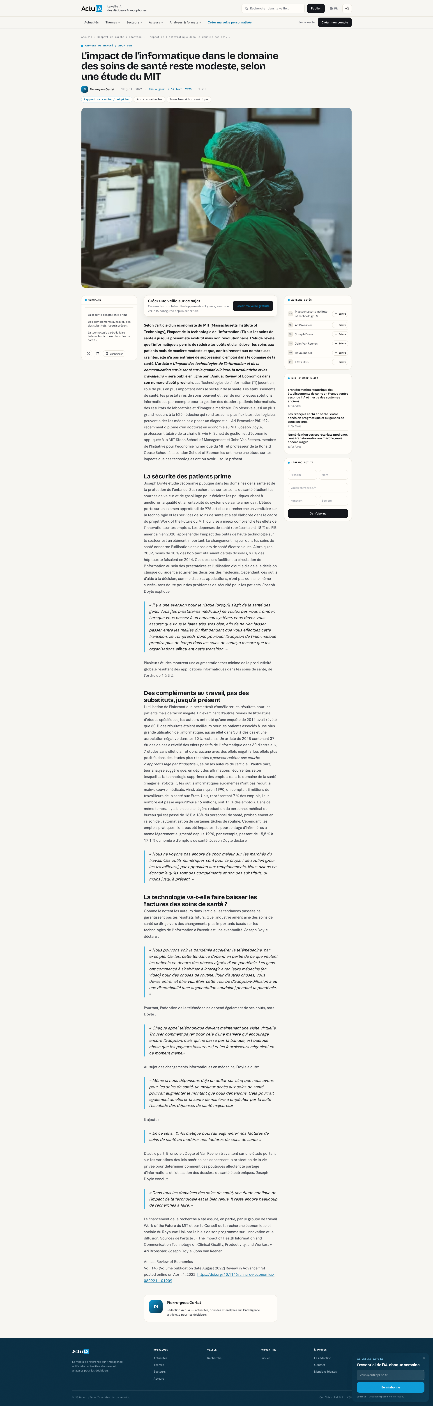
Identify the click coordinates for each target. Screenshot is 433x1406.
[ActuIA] (91, 8)
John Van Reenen (303, 343)
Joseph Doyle (301, 334)
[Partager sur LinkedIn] (97, 353)
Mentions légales (325, 1371)
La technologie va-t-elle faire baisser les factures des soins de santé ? (109, 336)
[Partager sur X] (88, 353)
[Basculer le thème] (347, 8)
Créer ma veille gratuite (253, 306)
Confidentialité (331, 1397)
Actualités (91, 22)
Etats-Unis (299, 362)
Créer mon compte (335, 22)
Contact (319, 1365)
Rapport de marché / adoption (119, 37)
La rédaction (322, 1358)
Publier (316, 8)
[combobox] (276, 8)
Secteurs (133, 22)
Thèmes (111, 22)
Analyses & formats (184, 22)
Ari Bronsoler (300, 325)
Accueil (86, 37)
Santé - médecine (149, 99)
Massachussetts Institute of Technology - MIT (308, 314)
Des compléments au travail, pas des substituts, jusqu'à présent (109, 323)
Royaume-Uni (301, 352)
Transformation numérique (189, 99)
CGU (349, 1397)
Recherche (214, 1358)
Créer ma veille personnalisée (230, 22)
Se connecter (307, 22)
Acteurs (154, 22)
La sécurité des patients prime (107, 315)
